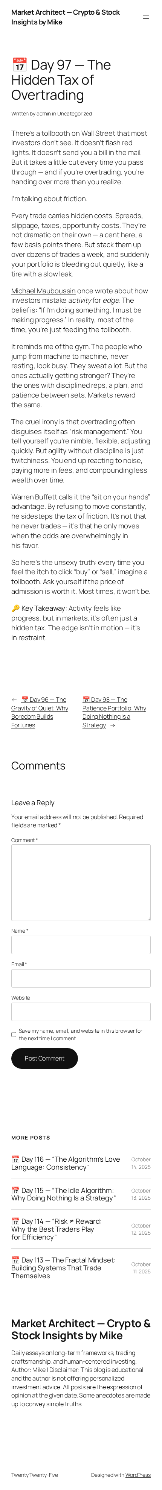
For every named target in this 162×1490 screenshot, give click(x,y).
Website (20, 997)
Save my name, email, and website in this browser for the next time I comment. (80, 1034)
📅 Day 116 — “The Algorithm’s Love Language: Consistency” (65, 1163)
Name (19, 930)
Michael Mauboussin (43, 291)
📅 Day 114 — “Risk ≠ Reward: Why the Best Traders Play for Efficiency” (56, 1229)
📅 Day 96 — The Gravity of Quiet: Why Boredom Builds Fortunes (39, 712)
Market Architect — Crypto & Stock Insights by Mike (65, 17)
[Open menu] (146, 17)
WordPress (138, 1474)
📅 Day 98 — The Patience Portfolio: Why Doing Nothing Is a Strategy (114, 712)
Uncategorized (74, 113)
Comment (24, 840)
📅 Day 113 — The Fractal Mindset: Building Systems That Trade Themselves (63, 1267)
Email (19, 964)
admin (44, 113)
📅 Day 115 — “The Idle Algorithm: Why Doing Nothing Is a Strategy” (63, 1194)
